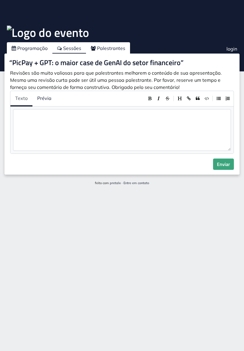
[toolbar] (189, 98)
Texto (21, 98)
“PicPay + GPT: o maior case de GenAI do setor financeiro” (96, 62)
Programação (32, 48)
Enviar (223, 164)
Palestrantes (110, 48)
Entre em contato (136, 183)
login (231, 49)
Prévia (44, 98)
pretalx (115, 183)
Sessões (71, 48)
